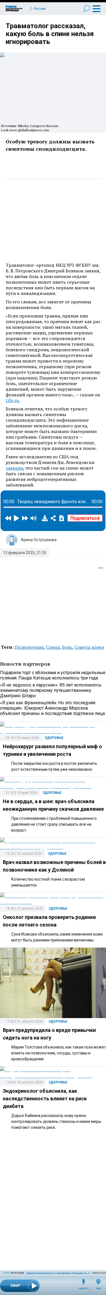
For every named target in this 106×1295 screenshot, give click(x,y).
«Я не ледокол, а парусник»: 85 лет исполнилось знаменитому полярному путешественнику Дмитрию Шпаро (50, 690)
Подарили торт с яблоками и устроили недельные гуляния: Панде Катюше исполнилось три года (52, 675)
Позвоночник (29, 647)
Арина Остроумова (39, 539)
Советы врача (89, 647)
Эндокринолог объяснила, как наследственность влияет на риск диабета (45, 1098)
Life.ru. (13, 400)
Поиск (86, 8)
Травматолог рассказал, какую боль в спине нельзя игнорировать (50, 34)
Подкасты (83, 1288)
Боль (67, 647)
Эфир (98, 1288)
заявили (14, 468)
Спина (53, 647)
